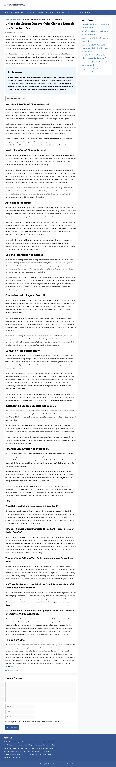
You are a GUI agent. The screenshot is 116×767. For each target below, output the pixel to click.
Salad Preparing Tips (27, 12)
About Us (52, 12)
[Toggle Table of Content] (23, 98)
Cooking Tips (15, 12)
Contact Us (60, 12)
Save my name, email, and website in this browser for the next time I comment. (33, 722)
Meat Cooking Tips (41, 12)
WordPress (72, 764)
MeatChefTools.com (56, 764)
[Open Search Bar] (110, 12)
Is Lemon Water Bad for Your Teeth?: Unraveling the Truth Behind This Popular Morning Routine (95, 48)
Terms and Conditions (83, 12)
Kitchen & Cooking (15, 20)
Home (6, 12)
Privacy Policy (70, 12)
